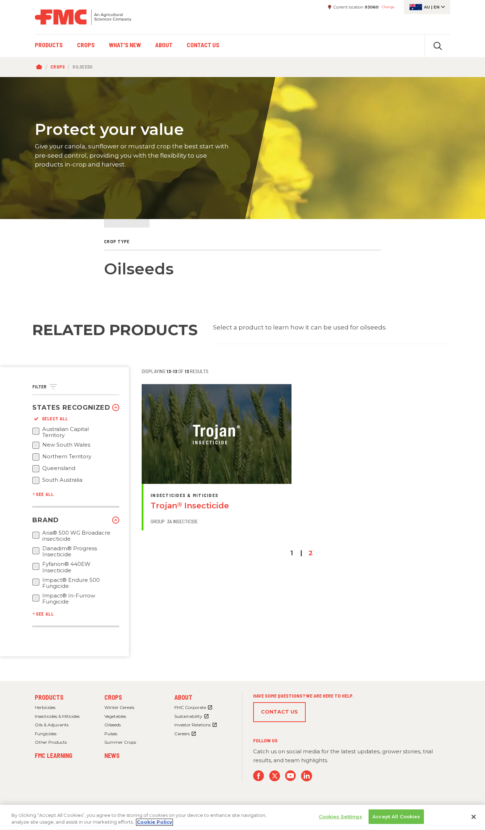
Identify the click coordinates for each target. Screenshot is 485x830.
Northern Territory (66, 456)
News (112, 755)
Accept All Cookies (396, 816)
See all (45, 494)
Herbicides (45, 707)
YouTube (290, 775)
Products (49, 697)
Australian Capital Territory (65, 432)
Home (40, 67)
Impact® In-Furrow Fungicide (68, 599)
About (183, 697)
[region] (242, 817)
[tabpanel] (242, 148)
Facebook (258, 775)
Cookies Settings (340, 816)
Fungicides (45, 733)
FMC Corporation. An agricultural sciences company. (83, 17)
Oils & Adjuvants (52, 724)
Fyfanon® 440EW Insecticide (66, 567)
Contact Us (279, 712)
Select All (55, 418)
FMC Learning (53, 755)
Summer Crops (120, 742)
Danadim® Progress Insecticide (69, 551)
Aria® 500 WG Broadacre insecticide (76, 536)
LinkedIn (306, 775)
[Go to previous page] (275, 553)
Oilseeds (112, 724)
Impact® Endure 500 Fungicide (71, 583)
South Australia (62, 480)
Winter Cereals (119, 707)
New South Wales (66, 445)
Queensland (58, 468)
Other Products (51, 742)
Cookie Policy (154, 822)
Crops (57, 67)
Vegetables (115, 716)
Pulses (110, 733)
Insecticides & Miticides (57, 716)
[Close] (473, 817)
